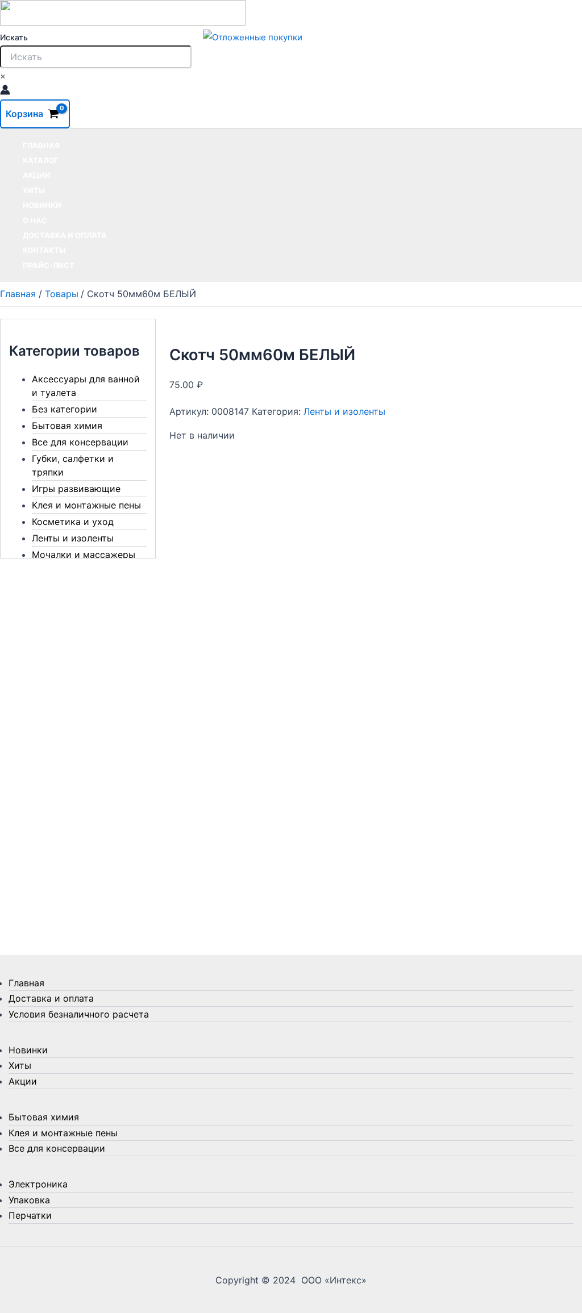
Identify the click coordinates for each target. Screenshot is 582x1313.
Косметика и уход (73, 521)
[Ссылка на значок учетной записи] (5, 91)
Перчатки (30, 1215)
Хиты (34, 190)
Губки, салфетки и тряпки (73, 465)
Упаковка (29, 1200)
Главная (41, 145)
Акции (37, 175)
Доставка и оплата (65, 235)
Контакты (44, 250)
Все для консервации (80, 442)
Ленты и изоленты (73, 538)
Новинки (42, 205)
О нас (35, 220)
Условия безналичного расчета (79, 1014)
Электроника (38, 1184)
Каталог (41, 160)
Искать (14, 37)
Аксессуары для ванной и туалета (86, 385)
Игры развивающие (76, 488)
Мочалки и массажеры (83, 554)
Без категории (64, 409)
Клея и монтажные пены (86, 505)
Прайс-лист (48, 265)
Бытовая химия (67, 425)
